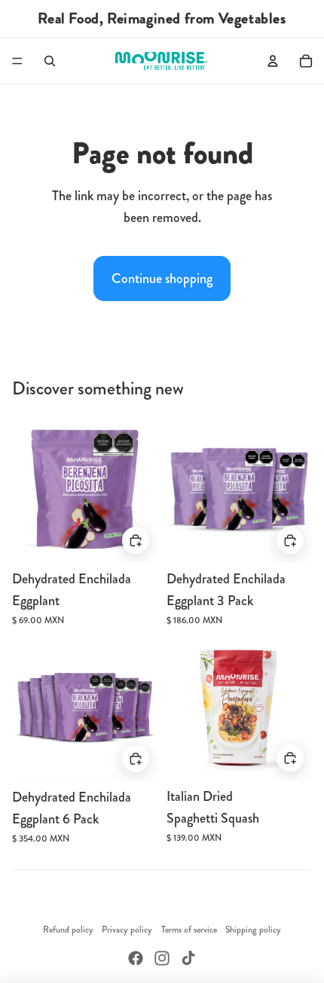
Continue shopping (162, 278)
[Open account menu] (272, 61)
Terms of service (189, 929)
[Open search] (49, 61)
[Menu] (17, 61)
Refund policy (68, 929)
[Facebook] (136, 958)
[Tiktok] (188, 958)
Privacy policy (127, 929)
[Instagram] (162, 958)
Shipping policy (253, 929)
